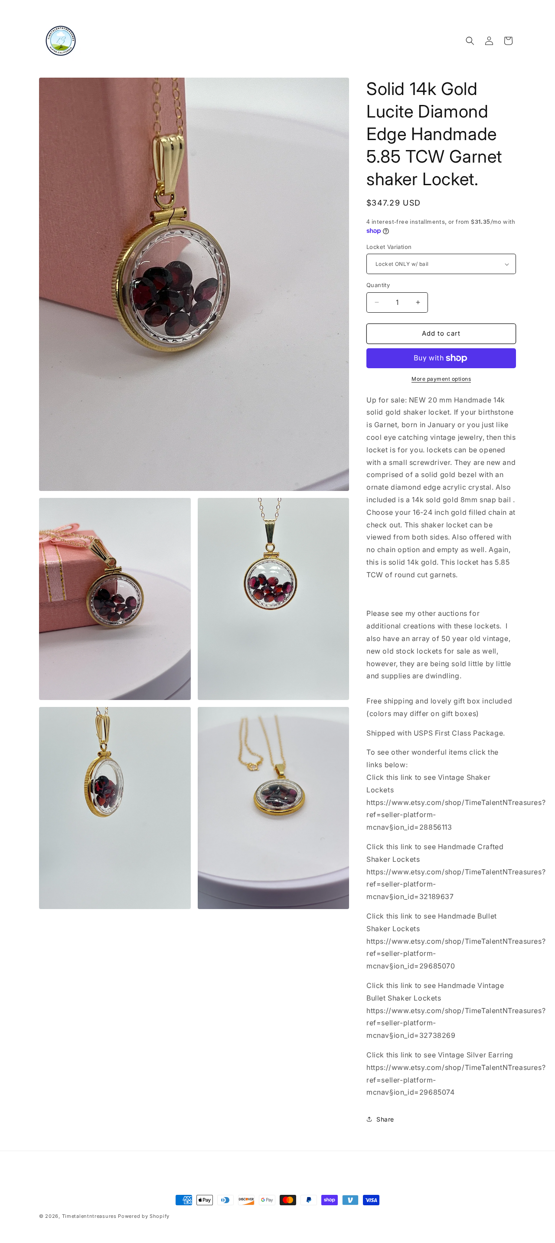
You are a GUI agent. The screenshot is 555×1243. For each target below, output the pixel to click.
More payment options (441, 379)
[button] (470, 40)
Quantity (378, 284)
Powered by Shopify (144, 1216)
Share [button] (385, 1119)
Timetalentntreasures (89, 1216)
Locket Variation (388, 246)
